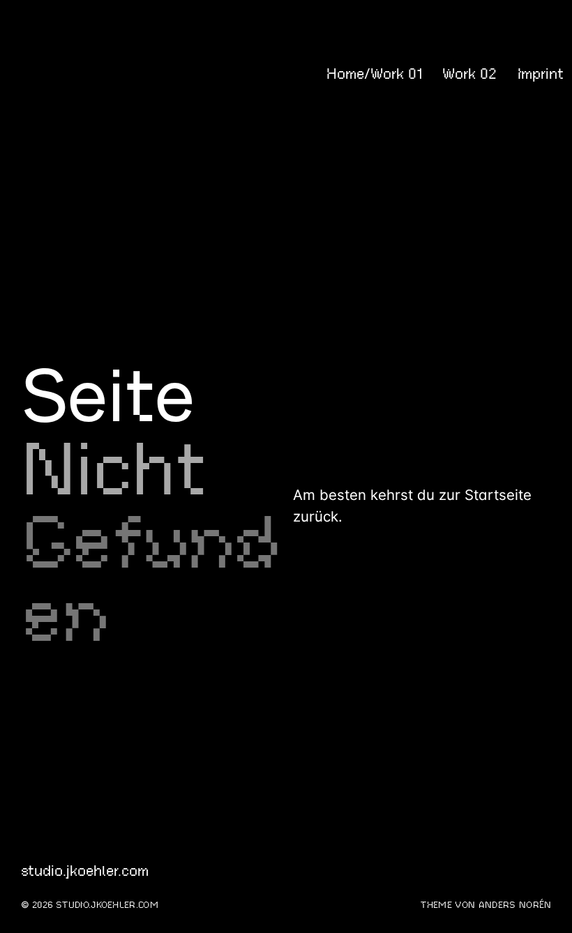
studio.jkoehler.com (72, 74)
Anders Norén (515, 905)
